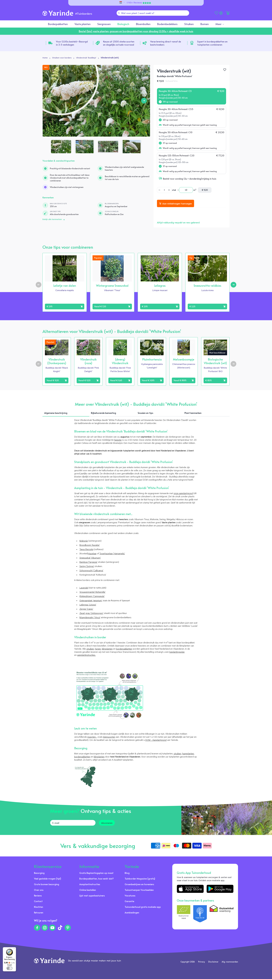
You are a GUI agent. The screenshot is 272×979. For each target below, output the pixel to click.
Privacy (201, 961)
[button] (228, 13)
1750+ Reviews (134, 3)
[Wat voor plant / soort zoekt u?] (119, 13)
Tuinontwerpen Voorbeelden (139, 889)
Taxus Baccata (86, 549)
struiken (90, 649)
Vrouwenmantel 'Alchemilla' (92, 592)
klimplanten (107, 649)
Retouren (38, 912)
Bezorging (39, 872)
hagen (98, 649)
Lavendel (83, 588)
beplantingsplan (177, 652)
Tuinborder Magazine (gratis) (140, 878)
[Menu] (14, 949)
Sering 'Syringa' (86, 566)
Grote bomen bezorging (46, 884)
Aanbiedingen (132, 912)
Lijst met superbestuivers (92, 895)
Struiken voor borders (62, 58)
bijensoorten (109, 737)
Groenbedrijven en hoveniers (139, 884)
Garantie (129, 901)
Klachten (38, 906)
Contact (38, 901)
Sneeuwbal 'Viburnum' (90, 558)
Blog (127, 872)
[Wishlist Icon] (224, 69)
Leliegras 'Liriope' (87, 605)
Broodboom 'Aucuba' (89, 545)
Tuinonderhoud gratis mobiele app (143, 906)
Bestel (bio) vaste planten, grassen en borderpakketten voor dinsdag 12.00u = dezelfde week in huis (136, 31)
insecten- (91, 737)
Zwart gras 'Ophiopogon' (91, 613)
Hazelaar (92, 554)
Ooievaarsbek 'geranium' (90, 600)
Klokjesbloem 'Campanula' (92, 596)
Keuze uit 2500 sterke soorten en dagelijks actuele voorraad (118, 43)
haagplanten (188, 754)
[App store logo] (190, 889)
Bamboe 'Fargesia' (88, 562)
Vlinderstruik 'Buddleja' (86, 58)
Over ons (38, 889)
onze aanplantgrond (183, 493)
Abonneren (106, 822)
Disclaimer (213, 961)
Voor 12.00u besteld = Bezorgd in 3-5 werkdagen (72, 43)
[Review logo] (200, 913)
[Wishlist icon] (81, 258)
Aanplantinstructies (89, 884)
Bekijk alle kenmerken (52, 220)
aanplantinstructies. (86, 655)
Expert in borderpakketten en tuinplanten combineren (212, 43)
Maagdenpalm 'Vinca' (89, 618)
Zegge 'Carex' (86, 609)
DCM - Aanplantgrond (155, 740)
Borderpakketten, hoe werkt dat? (96, 878)
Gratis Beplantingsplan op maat (96, 872)
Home (45, 58)
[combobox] (153, 13)
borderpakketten (124, 649)
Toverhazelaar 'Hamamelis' (112, 554)
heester (118, 440)
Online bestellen (87, 889)
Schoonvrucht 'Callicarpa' (91, 571)
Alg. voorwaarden (230, 961)
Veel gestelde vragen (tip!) (47, 878)
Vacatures (130, 895)
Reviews (38, 895)
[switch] (9, 968)
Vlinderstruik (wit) (110, 58)
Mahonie (83, 541)
